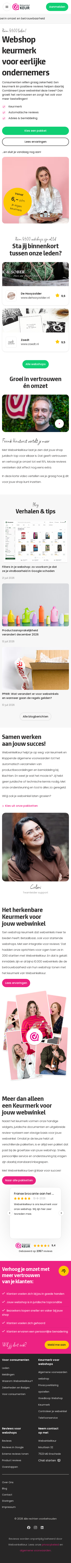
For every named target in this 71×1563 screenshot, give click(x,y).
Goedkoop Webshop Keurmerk (50, 1401)
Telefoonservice (48, 1418)
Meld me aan (57, 1345)
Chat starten (47, 1460)
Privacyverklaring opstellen (48, 1388)
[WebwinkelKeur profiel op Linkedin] (42, 1528)
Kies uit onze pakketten (21, 806)
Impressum (9, 1507)
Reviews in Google (13, 1447)
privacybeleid (50, 1544)
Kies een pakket (35, 131)
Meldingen (8, 1374)
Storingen (8, 1501)
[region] (35, 854)
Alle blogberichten (35, 717)
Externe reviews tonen (15, 1454)
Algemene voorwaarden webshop (52, 1375)
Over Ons (7, 1482)
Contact (7, 1494)
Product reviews (11, 1460)
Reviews (7, 1441)
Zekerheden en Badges (16, 1387)
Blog (4, 1488)
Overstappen (10, 1467)
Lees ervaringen (36, 142)
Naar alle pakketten (19, 1180)
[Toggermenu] (7, 7)
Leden (5, 1368)
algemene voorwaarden (35, 1550)
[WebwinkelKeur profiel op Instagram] (35, 1528)
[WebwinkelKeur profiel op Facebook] (29, 1528)
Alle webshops (36, 364)
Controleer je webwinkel (52, 1411)
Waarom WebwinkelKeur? (17, 1381)
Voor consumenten (14, 1394)
